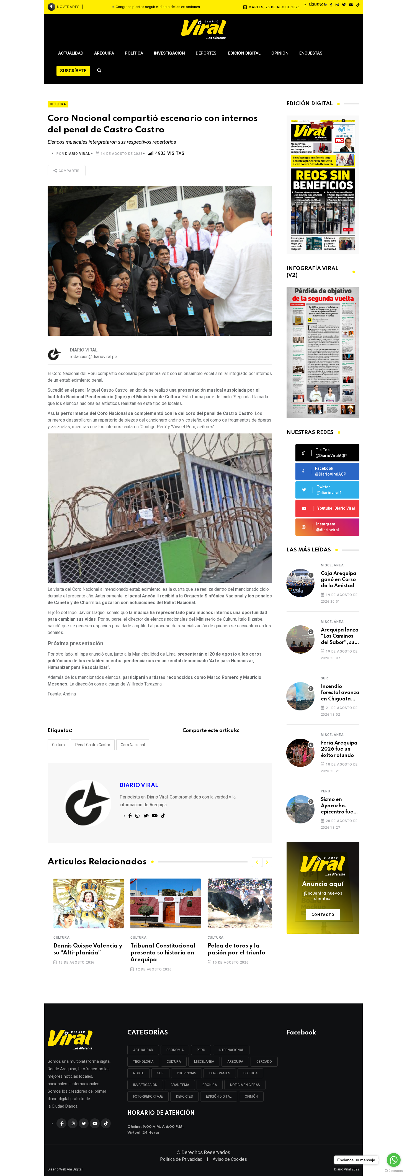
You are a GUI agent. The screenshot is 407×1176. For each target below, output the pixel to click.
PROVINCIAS (186, 1073)
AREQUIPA (235, 1062)
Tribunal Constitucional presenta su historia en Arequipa (157, 953)
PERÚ (201, 1050)
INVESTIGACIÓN (145, 1085)
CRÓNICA (209, 1085)
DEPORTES (184, 1096)
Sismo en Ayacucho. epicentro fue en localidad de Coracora (340, 806)
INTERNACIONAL (231, 1050)
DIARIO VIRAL (77, 154)
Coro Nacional (133, 745)
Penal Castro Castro (92, 745)
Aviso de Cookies (230, 1159)
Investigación (169, 53)
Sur (324, 678)
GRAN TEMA (180, 1085)
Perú (325, 791)
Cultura (58, 745)
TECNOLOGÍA (143, 1062)
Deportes (206, 53)
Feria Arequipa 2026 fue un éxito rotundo (339, 749)
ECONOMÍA (175, 1050)
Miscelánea (332, 565)
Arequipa (104, 53)
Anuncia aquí (323, 891)
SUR (160, 1073)
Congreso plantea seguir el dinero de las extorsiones (158, 7)
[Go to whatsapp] (394, 1160)
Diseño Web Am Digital (65, 1169)
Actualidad (70, 53)
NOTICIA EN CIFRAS (245, 1085)
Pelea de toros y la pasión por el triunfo (230, 949)
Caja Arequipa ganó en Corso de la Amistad (338, 580)
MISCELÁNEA (204, 1062)
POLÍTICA (250, 1073)
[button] (257, 862)
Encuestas (310, 53)
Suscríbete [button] (73, 70)
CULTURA (174, 1062)
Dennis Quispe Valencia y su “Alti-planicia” (82, 949)
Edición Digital (244, 53)
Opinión (279, 53)
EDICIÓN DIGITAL (218, 1096)
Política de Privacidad (181, 1159)
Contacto (322, 915)
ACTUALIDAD (143, 1050)
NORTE (138, 1073)
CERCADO (264, 1062)
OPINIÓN (251, 1096)
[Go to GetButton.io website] (394, 1170)
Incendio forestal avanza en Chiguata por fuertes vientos (340, 693)
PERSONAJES (219, 1073)
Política (134, 53)
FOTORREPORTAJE (148, 1096)
